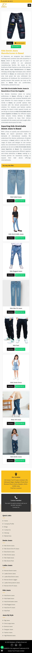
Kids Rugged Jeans (9, 604)
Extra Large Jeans (9, 623)
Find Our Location (16, 488)
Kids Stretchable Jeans (10, 601)
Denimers (12, 642)
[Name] (29, 5)
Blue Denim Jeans (9, 551)
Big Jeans (7, 620)
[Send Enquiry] (16, 25)
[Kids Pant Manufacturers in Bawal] (16, 330)
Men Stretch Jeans (9, 554)
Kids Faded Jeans (9, 598)
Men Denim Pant (9, 561)
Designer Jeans (8, 629)
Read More (10, 201)
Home (6, 520)
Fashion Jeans (8, 632)
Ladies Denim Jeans (10, 573)
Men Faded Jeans (9, 558)
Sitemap (6, 533)
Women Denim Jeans (10, 570)
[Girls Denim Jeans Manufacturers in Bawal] (16, 441)
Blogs (6, 527)
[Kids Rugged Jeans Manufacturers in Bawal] (16, 256)
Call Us (10, 43)
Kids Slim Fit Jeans (9, 607)
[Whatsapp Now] (2, 647)
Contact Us (16, 507)
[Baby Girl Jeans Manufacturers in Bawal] (16, 404)
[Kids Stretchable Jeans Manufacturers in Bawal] (16, 219)
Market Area (7, 536)
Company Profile (9, 524)
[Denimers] (4, 5)
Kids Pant (7, 610)
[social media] (12, 645)
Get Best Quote (20, 43)
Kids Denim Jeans (9, 595)
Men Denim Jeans (9, 545)
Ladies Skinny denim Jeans (12, 582)
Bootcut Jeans (8, 626)
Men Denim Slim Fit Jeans (11, 548)
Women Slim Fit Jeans (10, 585)
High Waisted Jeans (10, 635)
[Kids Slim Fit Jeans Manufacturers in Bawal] (16, 293)
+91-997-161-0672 (8, 1)
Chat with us (17, 46)
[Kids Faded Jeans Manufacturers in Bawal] (16, 182)
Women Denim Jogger (10, 579)
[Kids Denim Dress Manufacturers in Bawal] (16, 367)
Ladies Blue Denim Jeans (11, 576)
